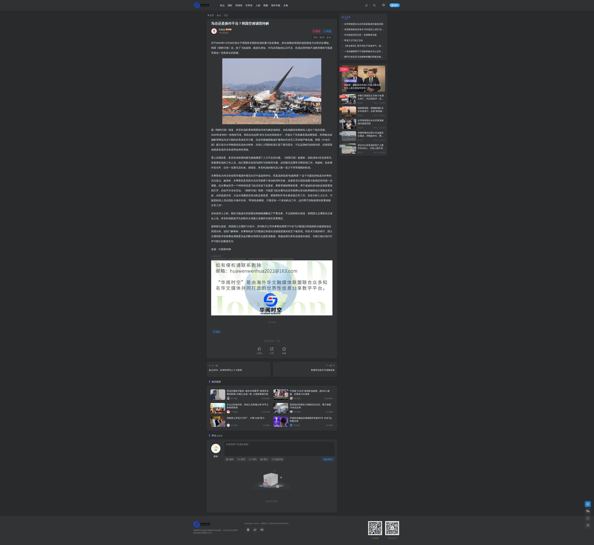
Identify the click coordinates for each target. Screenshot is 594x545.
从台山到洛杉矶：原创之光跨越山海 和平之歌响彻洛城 (248, 406)
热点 (219, 15)
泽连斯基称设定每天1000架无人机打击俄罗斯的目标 (369, 29)
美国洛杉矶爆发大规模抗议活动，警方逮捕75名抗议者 (310, 406)
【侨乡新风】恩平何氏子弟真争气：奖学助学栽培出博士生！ (373, 45)
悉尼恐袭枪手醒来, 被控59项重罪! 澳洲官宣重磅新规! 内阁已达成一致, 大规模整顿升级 (248, 392)
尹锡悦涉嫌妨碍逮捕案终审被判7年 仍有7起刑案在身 (311, 419)
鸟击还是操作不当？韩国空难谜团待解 (240, 23)
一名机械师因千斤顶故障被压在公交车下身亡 (365, 51)
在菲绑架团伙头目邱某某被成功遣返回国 (363, 23)
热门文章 (346, 17)
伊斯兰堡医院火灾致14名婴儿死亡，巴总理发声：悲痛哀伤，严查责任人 (371, 98)
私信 (329, 31)
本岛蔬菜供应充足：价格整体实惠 (360, 34)
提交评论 (328, 459)
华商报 (222, 29)
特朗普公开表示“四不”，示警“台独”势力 (246, 417)
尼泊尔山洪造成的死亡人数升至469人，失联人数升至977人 (371, 148)
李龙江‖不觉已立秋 (353, 40)
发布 (396, 5)
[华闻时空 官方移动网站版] (201, 524)
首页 (211, 15)
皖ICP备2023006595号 (279, 523)
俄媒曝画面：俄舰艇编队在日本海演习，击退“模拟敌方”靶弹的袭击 (371, 110)
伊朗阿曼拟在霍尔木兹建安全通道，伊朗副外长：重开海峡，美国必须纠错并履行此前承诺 (371, 137)
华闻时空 (264, 523)
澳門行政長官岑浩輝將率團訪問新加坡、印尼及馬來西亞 (371, 56)
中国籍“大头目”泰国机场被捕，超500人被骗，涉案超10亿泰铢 (310, 392)
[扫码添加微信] (588, 511)
